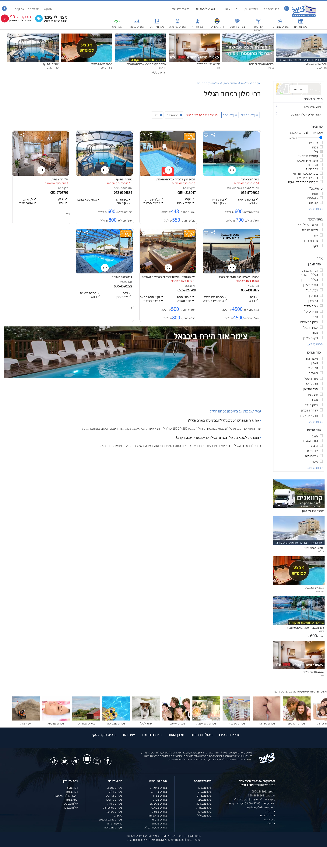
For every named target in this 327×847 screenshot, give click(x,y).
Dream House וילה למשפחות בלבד (239, 277)
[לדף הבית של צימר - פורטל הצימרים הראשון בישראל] (267, 763)
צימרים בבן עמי (159, 808)
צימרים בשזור (160, 796)
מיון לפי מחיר (230, 115)
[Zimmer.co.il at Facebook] (107, 759)
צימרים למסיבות (176, 723)
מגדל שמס (320, 551)
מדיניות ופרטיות (229, 734)
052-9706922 (250, 192)
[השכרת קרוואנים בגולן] (299, 507)
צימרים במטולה (158, 804)
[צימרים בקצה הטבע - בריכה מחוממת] (140, 35)
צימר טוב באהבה (250, 179)
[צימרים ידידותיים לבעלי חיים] (146, 719)
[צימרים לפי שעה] (266, 719)
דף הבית (270, 811)
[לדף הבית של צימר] (303, 17)
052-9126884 (123, 192)
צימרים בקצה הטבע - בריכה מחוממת (146, 64)
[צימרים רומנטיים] (297, 719)
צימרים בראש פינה (157, 815)
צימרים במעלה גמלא (155, 827)
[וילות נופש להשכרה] (258, 23)
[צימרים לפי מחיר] (236, 719)
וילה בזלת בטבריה (122, 277)
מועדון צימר (269, 819)
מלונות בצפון (230, 83)
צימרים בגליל (204, 815)
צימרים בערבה (204, 804)
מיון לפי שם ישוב (249, 115)
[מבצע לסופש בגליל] (86, 35)
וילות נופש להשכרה (258, 28)
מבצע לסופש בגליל (101, 64)
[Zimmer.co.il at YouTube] (86, 755)
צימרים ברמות (159, 819)
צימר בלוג (129, 734)
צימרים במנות (159, 823)
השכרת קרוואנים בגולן (313, 511)
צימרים (256, 83)
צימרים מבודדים (86, 723)
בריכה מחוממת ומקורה (261, 64)
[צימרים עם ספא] (56, 719)
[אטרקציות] (117, 23)
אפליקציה (33, 9)
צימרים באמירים (158, 788)
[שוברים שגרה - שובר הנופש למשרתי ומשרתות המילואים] (217, 23)
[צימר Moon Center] (299, 544)
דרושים (271, 823)
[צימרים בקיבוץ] (137, 23)
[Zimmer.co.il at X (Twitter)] (64, 759)
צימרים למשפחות (205, 9)
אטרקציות (117, 26)
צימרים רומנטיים (296, 723)
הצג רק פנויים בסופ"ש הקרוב (202, 115)
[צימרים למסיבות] (176, 719)
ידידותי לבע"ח (146, 723)
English (47, 9)
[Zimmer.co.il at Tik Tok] (54, 759)
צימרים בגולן (205, 811)
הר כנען (321, 631)
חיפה (322, 675)
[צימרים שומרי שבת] (206, 719)
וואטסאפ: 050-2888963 (261, 795)
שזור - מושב (120, 188)
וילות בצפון (72, 792)
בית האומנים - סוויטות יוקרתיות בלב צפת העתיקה (168, 277)
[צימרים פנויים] (301, 23)
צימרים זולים (115, 792)
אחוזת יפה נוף (51, 64)
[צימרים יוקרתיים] (237, 23)
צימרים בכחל (160, 800)
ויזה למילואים (217, 26)
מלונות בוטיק (71, 804)
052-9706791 (59, 192)
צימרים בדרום (204, 796)
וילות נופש (72, 788)
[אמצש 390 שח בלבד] (194, 35)
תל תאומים (247, 188)
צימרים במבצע (114, 788)
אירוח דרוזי (197, 26)
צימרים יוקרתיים (237, 26)
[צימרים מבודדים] (86, 719)
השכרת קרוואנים (180, 9)
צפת (60, 188)
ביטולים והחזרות (202, 734)
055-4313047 (187, 192)
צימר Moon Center (314, 548)
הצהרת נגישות (152, 734)
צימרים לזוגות (230, 9)
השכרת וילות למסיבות (66, 796)
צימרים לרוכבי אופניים (110, 819)
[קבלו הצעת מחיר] (49, 22)
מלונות (244, 83)
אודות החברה (267, 815)
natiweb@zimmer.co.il (261, 807)
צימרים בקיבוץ (137, 26)
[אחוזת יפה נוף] (33, 35)
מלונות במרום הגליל (208, 83)
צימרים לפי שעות (177, 26)
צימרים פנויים (300, 26)
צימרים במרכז (204, 792)
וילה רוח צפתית (59, 179)
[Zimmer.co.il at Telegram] (75, 759)
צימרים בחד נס (159, 792)
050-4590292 (123, 286)
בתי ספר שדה (114, 823)
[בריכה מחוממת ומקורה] (248, 35)
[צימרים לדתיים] (157, 23)
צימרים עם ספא (55, 723)
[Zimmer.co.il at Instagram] (97, 759)
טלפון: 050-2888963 (263, 791)
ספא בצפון (72, 800)
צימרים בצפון (251, 9)
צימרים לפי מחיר (236, 723)
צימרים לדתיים (157, 26)
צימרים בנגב (205, 800)
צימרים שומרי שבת (206, 723)
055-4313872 (250, 290)
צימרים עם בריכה (280, 26)
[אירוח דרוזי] (197, 23)
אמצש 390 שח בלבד (208, 64)
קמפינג (118, 815)
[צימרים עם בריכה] (280, 23)
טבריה (186, 188)
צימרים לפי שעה (266, 723)
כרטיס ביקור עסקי (104, 734)
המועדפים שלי (271, 9)
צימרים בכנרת (204, 808)
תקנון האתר (176, 734)
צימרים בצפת (159, 811)
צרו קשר (19, 9)
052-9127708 (187, 290)
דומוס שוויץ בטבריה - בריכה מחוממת (175, 179)
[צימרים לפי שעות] (177, 23)
